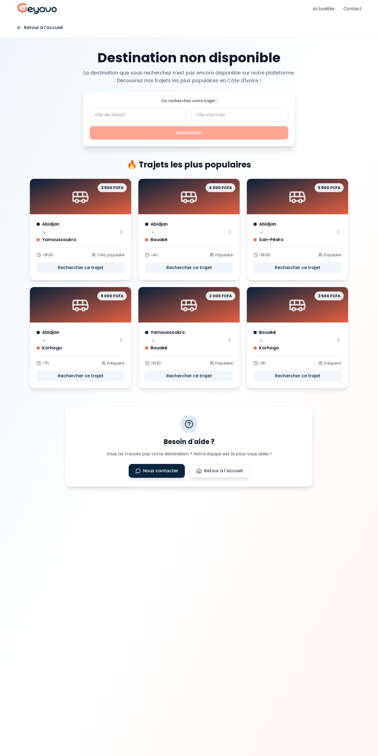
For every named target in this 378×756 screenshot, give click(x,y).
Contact (352, 9)
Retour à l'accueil (223, 471)
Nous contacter (160, 471)
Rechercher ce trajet (80, 267)
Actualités (324, 9)
